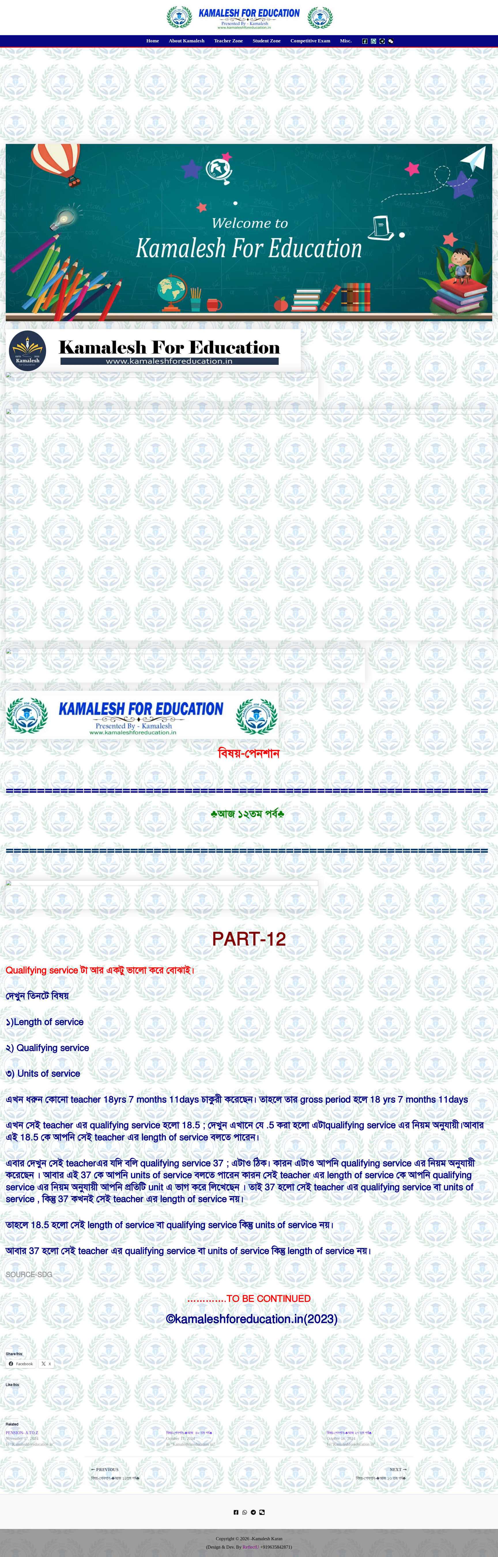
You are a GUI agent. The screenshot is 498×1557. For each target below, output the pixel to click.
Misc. (346, 41)
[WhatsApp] (373, 41)
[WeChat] (390, 41)
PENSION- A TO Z (22, 1433)
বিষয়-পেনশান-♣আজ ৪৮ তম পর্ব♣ (189, 1433)
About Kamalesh (186, 41)
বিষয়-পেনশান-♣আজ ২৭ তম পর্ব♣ (350, 1433)
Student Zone (267, 41)
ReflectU (251, 1547)
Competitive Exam (310, 41)
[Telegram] (382, 41)
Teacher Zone (228, 41)
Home (152, 41)
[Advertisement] (249, 90)
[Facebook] (364, 41)
